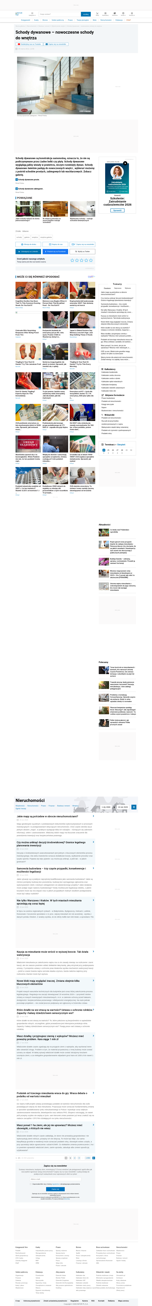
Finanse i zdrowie (81, 1263)
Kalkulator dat (80, 1275)
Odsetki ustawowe (102, 1285)
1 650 (88, 1158)
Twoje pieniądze (83, 20)
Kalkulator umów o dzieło (111, 378)
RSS (93, 1301)
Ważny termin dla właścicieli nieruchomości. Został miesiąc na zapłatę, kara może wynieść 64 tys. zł (117, 358)
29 (126, 450)
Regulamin (75, 1301)
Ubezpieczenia (40, 1255)
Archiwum (119, 1278)
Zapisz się (55, 1189)
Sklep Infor (59, 1263)
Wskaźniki (109, 414)
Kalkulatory (110, 369)
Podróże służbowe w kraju (104, 1275)
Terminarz (110, 444)
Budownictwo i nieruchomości (112, 410)
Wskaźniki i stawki (103, 1272)
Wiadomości (20, 806)
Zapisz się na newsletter (85, 244)
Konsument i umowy (62, 1255)
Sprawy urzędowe (62, 1258)
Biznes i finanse (81, 1250)
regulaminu (55, 1184)
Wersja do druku (30, 244)
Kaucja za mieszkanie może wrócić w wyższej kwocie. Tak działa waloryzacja (115, 317)
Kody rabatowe (121, 1280)
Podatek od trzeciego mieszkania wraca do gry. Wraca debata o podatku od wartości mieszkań (116, 341)
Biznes (45, 20)
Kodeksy (58, 1288)
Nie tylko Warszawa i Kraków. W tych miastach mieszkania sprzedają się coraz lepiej (116, 311)
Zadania (18, 1280)
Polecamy (103, 662)
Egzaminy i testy (41, 1283)
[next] (93, 1158)
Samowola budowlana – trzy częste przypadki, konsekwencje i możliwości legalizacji (115, 305)
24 (104, 450)
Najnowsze (117, 288)
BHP (37, 1260)
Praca (58, 1260)
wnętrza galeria (46, 237)
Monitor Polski (60, 1278)
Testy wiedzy (40, 1293)
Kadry (36, 20)
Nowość (117, 195)
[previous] (66, 1158)
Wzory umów (120, 1283)
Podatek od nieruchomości (111, 401)
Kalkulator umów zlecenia (111, 375)
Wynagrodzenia (41, 1253)
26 (113, 450)
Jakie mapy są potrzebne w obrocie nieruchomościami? (114, 293)
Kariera (85, 1301)
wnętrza (35, 237)
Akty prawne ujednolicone (64, 1285)
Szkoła (38, 1278)
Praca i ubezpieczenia (83, 1255)
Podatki (18, 1250)
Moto (94, 20)
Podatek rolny (107, 433)
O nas (18, 1301)
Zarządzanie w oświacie (43, 1285)
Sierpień (121, 444)
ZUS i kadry (19, 1258)
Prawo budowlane (108, 398)
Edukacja (119, 20)
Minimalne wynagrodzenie (104, 1278)
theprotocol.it (120, 1288)
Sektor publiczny (58, 20)
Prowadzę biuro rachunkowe (105, 1253)
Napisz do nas (57, 244)
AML (97, 1263)
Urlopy (38, 1258)
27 (117, 450)
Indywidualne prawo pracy (44, 1250)
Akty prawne (60, 1272)
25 (108, 450)
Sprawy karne (60, 1253)
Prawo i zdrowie (61, 1265)
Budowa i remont (44, 26)
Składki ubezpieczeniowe (104, 1280)
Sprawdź (117, 210)
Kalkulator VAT (81, 1280)
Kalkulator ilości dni (109, 391)
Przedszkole (40, 1275)
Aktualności (104, 524)
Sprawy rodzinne (61, 1250)
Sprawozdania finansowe (104, 1260)
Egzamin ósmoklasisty (43, 1290)
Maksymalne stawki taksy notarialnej (115, 427)
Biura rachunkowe (103, 1247)
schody (19, 237)
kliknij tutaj (67, 1199)
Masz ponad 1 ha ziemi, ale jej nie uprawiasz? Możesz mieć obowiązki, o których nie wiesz (115, 347)
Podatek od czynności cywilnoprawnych (116, 430)
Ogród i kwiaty (21, 808)
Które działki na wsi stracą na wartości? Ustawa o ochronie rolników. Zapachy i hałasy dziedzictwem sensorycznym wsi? (116, 329)
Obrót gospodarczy (22, 1255)
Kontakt (101, 1301)
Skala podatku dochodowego (105, 1288)
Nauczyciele (40, 1280)
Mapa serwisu (123, 1301)
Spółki (78, 1253)
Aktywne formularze (114, 395)
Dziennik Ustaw (61, 1275)
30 (131, 450)
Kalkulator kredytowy (109, 385)
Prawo (70, 20)
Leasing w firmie (81, 1260)
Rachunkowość (20, 1253)
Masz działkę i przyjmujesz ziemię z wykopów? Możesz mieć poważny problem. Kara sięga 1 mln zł (117, 335)
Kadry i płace (20, 1285)
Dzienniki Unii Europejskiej (64, 1283)
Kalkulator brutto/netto (110, 372)
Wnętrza (75, 806)
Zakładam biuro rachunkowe (105, 1250)
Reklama (111, 1301)
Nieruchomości (106, 20)
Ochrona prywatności (31, 1301)
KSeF (129, 20)
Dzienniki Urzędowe (62, 1280)
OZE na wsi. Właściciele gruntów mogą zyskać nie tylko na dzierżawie (115, 352)
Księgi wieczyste (108, 404)
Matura (38, 1288)
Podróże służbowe (102, 1283)
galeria (26, 237)
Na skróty (119, 1272)
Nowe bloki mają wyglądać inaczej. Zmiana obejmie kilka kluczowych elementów (117, 323)
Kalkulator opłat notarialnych (112, 381)
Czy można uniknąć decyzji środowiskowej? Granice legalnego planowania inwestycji (117, 299)
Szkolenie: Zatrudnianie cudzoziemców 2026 (118, 201)
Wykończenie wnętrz (58, 26)
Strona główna (20, 26)
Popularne (107, 288)
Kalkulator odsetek (82, 1283)
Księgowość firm (22, 1247)
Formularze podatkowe (123, 1285)
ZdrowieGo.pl (120, 1275)
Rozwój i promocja (22, 1283)
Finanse (52, 806)
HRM (37, 1263)
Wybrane (128, 288)
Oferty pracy (120, 1290)
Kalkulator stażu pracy (83, 1285)
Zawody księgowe (21, 1260)
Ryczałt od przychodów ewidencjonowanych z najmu (112, 422)
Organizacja (19, 1275)
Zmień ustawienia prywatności (55, 1301)
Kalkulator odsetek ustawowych (113, 388)
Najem (104, 407)
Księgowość (25, 20)
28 (122, 450)
